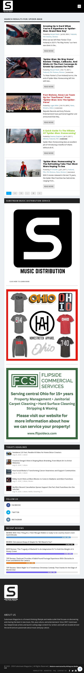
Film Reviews (47, 37)
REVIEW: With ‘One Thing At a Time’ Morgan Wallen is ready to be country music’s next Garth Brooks (40, 534)
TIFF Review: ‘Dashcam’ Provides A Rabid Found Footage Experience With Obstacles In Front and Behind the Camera (40, 559)
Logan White (54, 105)
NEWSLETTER (37, 671)
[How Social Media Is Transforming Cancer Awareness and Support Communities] (8, 471)
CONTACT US (62, 671)
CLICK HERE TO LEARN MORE (20, 281)
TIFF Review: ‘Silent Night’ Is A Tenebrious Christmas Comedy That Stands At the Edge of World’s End (41, 569)
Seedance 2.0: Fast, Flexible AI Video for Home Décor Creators (36, 452)
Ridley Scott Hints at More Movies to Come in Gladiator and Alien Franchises (42, 479)
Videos (51, 108)
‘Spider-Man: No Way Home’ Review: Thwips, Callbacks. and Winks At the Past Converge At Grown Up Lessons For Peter (60, 63)
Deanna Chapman (56, 136)
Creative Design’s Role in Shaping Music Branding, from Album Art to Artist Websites (42, 462)
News (72, 105)
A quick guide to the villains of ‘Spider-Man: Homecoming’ (59, 131)
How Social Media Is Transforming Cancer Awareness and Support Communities (43, 470)
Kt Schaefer (54, 170)
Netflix (30, 492)
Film (57, 139)
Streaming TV (37, 492)
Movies (30, 481)
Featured (73, 34)
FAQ (54, 671)
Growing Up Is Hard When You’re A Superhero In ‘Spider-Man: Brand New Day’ (59, 28)
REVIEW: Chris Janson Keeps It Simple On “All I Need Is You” (29, 542)
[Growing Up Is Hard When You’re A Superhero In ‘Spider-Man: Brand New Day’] (23, 34)
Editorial (45, 139)
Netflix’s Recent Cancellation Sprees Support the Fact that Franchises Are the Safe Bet (43, 488)
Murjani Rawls (54, 34)
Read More (48, 51)
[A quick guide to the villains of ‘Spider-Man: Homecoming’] (23, 136)
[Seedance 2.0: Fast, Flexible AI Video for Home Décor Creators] (8, 453)
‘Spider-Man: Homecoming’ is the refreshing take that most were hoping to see (60, 164)
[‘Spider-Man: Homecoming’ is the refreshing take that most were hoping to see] (23, 168)
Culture (25, 455)
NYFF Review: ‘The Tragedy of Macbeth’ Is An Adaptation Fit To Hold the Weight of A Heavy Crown (40, 550)
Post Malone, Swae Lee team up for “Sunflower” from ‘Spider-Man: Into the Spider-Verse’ (59, 98)
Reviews (55, 37)
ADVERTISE (48, 671)
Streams (46, 108)
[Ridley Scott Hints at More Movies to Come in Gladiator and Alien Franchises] (8, 480)
